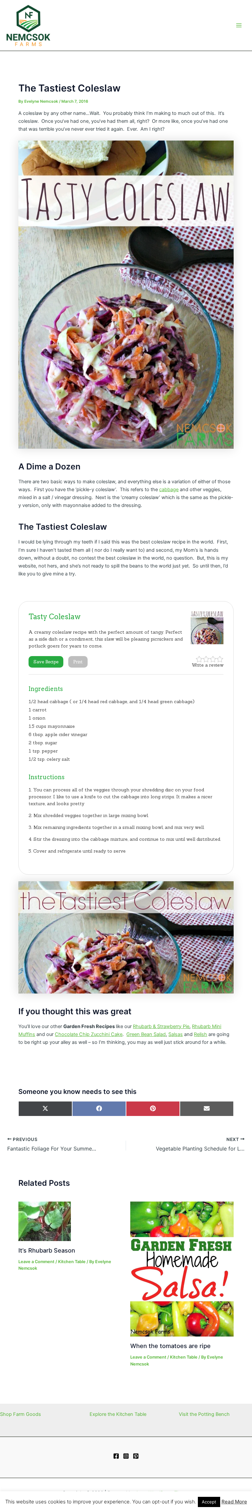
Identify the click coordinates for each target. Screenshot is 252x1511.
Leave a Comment (36, 1261)
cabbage (168, 489)
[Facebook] (116, 1456)
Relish (200, 1034)
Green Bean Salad (146, 1034)
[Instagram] (126, 1456)
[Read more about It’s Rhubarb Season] (44, 1221)
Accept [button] (209, 1501)
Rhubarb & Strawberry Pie (161, 1026)
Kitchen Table (72, 1261)
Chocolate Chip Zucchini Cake (88, 1034)
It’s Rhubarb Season (46, 1250)
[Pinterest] (136, 1456)
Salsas (175, 1034)
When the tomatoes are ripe (170, 1345)
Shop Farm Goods (20, 1414)
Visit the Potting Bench (204, 1414)
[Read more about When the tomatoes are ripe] (182, 1269)
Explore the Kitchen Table (118, 1414)
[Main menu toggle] (238, 25)
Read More (234, 1501)
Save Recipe (45, 662)
